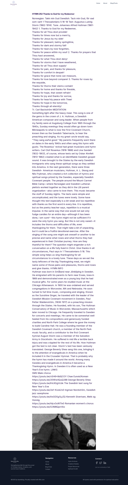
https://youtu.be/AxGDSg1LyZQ (49, 396)
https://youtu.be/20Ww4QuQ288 (49, 379)
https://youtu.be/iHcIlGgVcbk (47, 383)
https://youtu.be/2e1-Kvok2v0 (48, 390)
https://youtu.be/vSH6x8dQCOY (49, 376)
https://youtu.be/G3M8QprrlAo (48, 406)
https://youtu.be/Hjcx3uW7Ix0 (48, 403)
